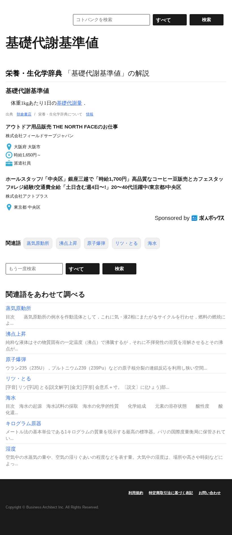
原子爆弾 (96, 243)
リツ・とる (126, 243)
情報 (89, 114)
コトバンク (34, 19)
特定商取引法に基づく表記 (171, 493)
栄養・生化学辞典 (34, 73)
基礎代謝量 (69, 103)
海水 (152, 243)
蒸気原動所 (38, 243)
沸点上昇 (68, 243)
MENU (11, 5)
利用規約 (135, 493)
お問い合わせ (210, 493)
